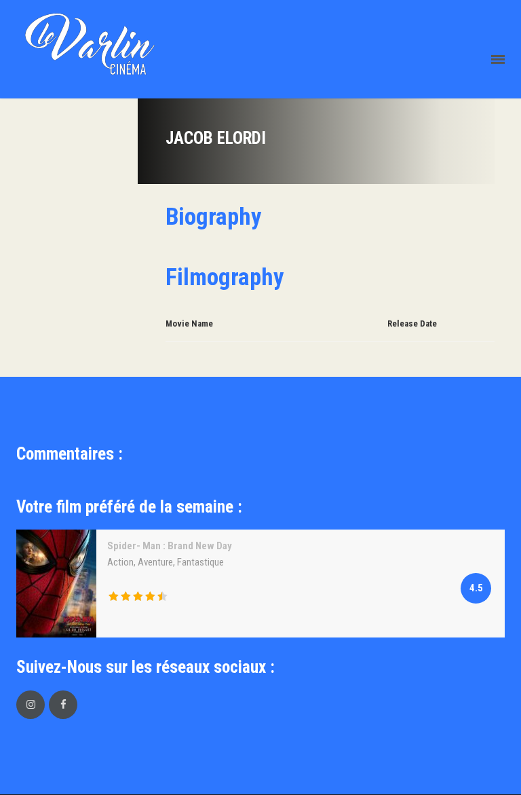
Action (120, 562)
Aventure (155, 562)
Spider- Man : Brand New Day (169, 546)
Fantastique (200, 562)
